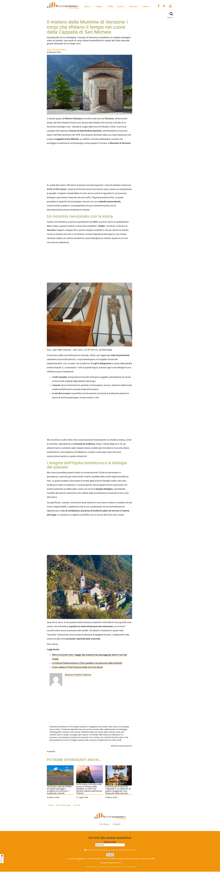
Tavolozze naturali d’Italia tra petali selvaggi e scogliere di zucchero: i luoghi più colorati (59, 789)
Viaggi (98, 6)
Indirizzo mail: (110, 842)
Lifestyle (133, 6)
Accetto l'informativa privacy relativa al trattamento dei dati (111, 850)
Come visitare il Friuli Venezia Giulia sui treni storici (77, 667)
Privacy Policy (91, 867)
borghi (50, 805)
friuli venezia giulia (63, 805)
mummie (76, 805)
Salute (120, 6)
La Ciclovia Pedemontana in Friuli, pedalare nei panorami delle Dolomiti (87, 663)
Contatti (117, 824)
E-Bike (110, 6)
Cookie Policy (103, 867)
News (146, 6)
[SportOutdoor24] (110, 815)
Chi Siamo (104, 824)
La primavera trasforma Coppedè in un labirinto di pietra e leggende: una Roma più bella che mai (117, 789)
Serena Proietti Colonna (56, 49)
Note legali (131, 867)
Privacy (1, 859)
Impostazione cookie (110, 830)
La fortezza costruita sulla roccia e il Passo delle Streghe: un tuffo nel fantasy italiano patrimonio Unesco (89, 788)
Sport (87, 6)
